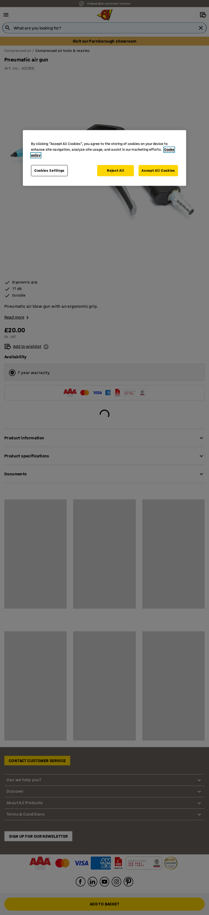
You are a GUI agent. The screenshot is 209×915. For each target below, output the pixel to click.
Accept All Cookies (158, 170)
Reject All (115, 170)
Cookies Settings (49, 170)
